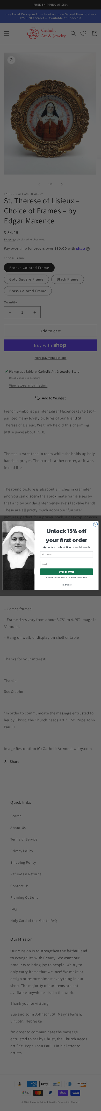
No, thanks (66, 584)
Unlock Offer (66, 571)
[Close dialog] (95, 524)
